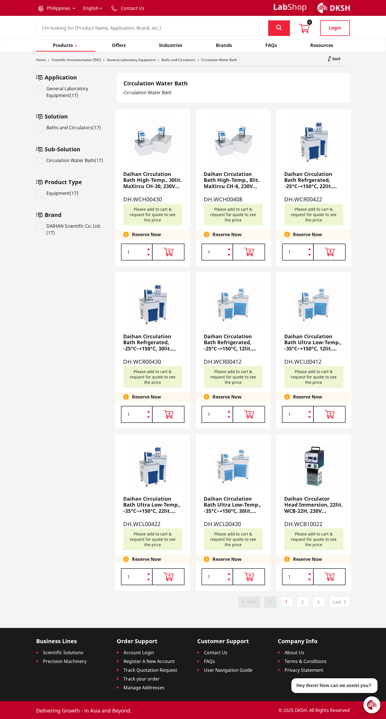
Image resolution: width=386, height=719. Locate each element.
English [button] (91, 8)
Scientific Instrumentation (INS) (76, 59)
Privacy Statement (304, 670)
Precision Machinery (64, 661)
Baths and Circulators (178, 59)
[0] (304, 30)
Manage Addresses (143, 687)
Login (335, 28)
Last (337, 602)
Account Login (138, 652)
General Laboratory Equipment (131, 59)
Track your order (141, 679)
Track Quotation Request (150, 670)
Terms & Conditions (306, 661)
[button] (56, 8)
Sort (336, 58)
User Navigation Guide (228, 670)
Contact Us (215, 652)
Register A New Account (149, 661)
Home (41, 59)
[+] (148, 249)
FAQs (209, 661)
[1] (148, 255)
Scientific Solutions (63, 652)
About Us (294, 652)
